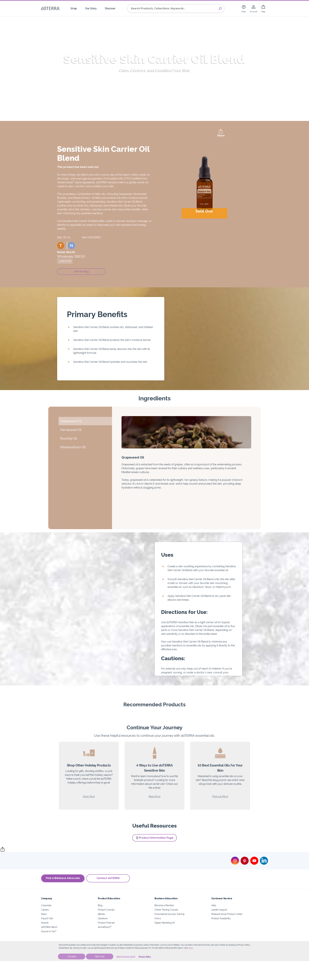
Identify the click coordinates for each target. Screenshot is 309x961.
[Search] (220, 8)
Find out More (220, 796)
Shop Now (89, 796)
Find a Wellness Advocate (63, 878)
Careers (45, 909)
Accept (71, 956)
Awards (45, 922)
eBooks (101, 914)
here (190, 948)
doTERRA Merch (49, 927)
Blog (100, 905)
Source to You (48, 931)
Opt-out (99, 956)
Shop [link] (73, 8)
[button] (60, 245)
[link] (243, 8)
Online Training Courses (166, 909)
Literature (103, 918)
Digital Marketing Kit (164, 922)
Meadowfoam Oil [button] (72, 447)
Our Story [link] (91, 8)
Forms (157, 918)
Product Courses (106, 909)
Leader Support (219, 909)
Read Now (155, 796)
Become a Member (164, 905)
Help (213, 905)
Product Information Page (156, 837)
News (44, 914)
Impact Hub (47, 918)
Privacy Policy (145, 957)
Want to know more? (126, 957)
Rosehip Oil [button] (68, 438)
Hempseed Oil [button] (70, 430)
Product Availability (221, 918)
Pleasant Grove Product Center (227, 914)
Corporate (46, 905)
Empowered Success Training (169, 914)
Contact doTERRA (108, 878)
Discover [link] (110, 8)
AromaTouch (105, 927)
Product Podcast (106, 922)
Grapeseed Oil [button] (70, 421)
